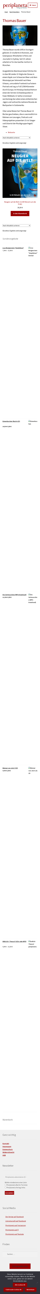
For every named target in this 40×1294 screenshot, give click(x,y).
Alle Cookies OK (20, 1285)
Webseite (11, 132)
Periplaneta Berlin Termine (16, 1185)
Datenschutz (8, 1149)
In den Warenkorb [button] (20, 213)
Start (6, 12)
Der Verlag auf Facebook (14, 1217)
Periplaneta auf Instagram (15, 1225)
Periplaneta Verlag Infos (15, 1187)
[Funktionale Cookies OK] (37, 1283)
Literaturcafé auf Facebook (15, 1221)
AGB (4, 1155)
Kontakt (6, 1143)
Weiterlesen (30, 1290)
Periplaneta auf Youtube (14, 1234)
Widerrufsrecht (8, 1152)
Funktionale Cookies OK (13, 1290)
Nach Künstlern (14, 12)
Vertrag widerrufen (20, 1266)
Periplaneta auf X (12, 1230)
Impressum (7, 1146)
